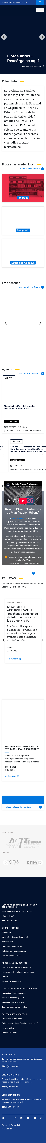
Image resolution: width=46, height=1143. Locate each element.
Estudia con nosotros (32, 169)
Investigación (9, 460)
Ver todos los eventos (31, 373)
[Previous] (4, 37)
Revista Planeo (18, 518)
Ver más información (26, 66)
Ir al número (28, 680)
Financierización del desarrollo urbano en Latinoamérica (19, 407)
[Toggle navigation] (40, 2)
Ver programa (22, 196)
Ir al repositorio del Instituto (22, 807)
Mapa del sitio (7, 1129)
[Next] (42, 37)
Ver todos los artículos (31, 287)
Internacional (11, 421)
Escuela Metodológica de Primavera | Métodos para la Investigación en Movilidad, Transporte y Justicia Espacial (22, 449)
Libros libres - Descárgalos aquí (17, 58)
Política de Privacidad (11, 1125)
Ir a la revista (12, 776)
